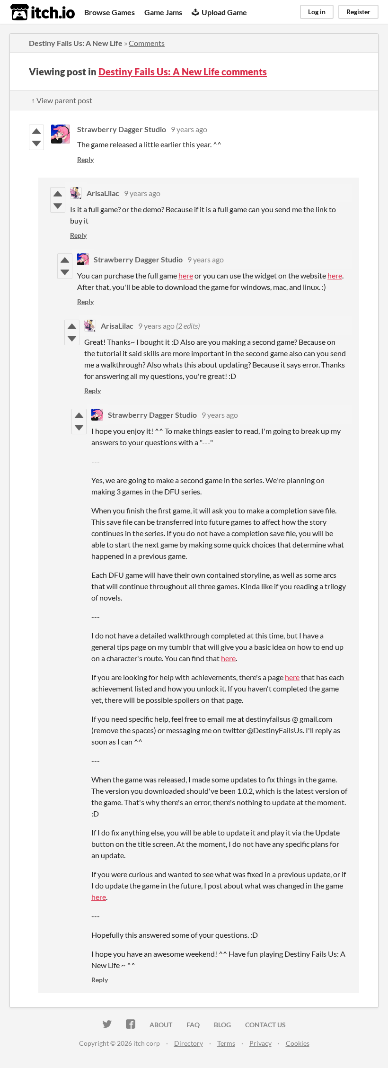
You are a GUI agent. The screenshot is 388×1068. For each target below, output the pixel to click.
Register (358, 12)
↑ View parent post (61, 100)
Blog (222, 1025)
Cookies (297, 1043)
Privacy (260, 1043)
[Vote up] (36, 131)
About (161, 1025)
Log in (317, 12)
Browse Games (109, 12)
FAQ (193, 1025)
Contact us (265, 1025)
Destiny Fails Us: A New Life (76, 42)
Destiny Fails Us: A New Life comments (182, 71)
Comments (147, 42)
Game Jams (163, 12)
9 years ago (189, 129)
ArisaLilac (103, 192)
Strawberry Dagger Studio (121, 129)
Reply (85, 159)
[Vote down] (36, 143)
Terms (226, 1043)
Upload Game (224, 12)
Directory (188, 1043)
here (185, 275)
